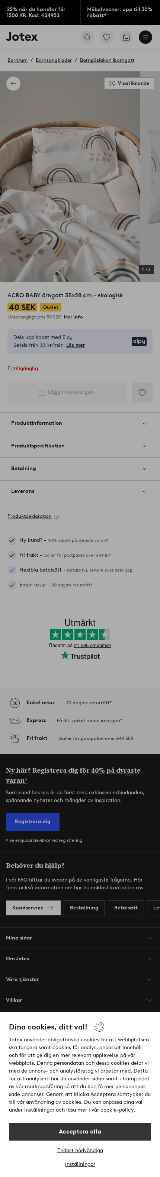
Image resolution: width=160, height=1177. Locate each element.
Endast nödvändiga (80, 1150)
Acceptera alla (80, 1131)
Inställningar (80, 1164)
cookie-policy (117, 1110)
